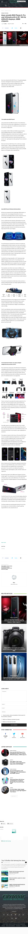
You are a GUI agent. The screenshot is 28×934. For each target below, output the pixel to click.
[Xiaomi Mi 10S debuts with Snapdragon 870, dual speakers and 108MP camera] (14, 667)
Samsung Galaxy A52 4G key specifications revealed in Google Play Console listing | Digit (17, 781)
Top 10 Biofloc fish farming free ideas (13, 860)
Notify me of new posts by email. (9, 721)
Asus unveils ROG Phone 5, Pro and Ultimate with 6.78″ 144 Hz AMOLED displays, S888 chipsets (14, 621)
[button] (6, 5)
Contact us (24, 925)
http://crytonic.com (14, 584)
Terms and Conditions (10, 925)
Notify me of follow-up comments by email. (11, 719)
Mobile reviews (8, 10)
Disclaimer (18, 925)
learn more (3, 542)
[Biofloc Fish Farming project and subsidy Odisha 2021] (4, 873)
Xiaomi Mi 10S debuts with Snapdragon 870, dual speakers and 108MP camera (14, 678)
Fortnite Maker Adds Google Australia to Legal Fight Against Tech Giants (18, 790)
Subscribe (22, 733)
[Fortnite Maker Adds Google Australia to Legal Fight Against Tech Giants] (5, 790)
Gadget (14, 645)
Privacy (3, 925)
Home (2, 10)
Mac (6, 23)
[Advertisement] (14, 62)
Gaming (11, 787)
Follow (14, 733)
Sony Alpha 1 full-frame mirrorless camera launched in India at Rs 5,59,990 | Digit (6, 568)
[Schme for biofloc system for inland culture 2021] (4, 879)
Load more (13, 796)
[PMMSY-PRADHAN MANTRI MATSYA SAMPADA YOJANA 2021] (4, 886)
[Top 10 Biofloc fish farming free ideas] (14, 849)
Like (5, 733)
